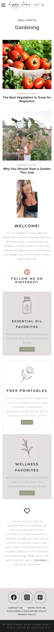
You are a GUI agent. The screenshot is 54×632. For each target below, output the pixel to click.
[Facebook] (13, 597)
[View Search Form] (42, 5)
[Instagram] (27, 597)
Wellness (32, 94)
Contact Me (15, 608)
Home (20, 20)
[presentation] (27, 64)
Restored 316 (41, 628)
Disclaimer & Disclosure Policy (27, 611)
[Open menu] (3, 5)
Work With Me (37, 608)
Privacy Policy (27, 614)
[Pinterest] (40, 597)
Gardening (22, 94)
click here (34, 254)
